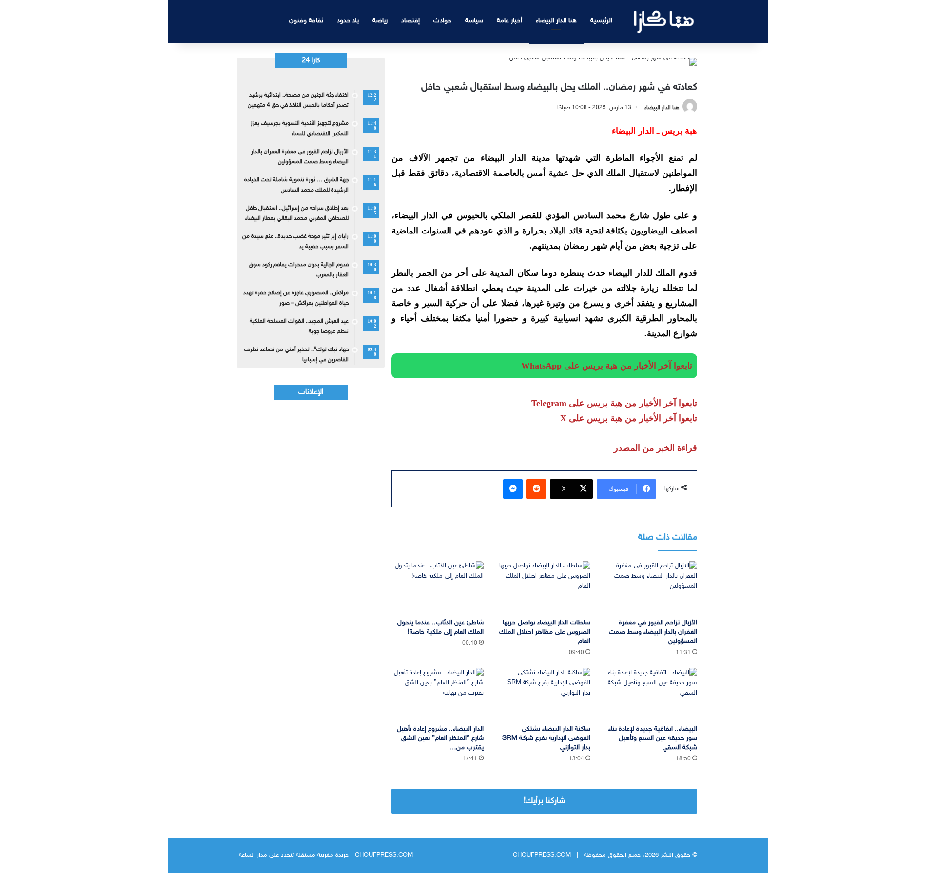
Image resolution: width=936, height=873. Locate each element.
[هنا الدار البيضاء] (664, 22)
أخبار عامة (509, 21)
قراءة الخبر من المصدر (655, 448)
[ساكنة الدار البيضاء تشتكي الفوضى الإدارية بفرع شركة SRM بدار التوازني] (544, 694)
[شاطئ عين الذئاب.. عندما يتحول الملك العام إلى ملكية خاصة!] (437, 587)
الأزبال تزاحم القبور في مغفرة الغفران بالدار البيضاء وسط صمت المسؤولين (653, 632)
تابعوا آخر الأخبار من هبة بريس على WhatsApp (606, 365)
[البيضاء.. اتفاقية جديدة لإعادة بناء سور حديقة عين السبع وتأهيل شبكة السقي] (651, 694)
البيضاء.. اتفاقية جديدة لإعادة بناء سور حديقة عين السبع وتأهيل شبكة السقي (652, 738)
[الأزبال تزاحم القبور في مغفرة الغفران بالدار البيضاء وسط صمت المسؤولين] (651, 587)
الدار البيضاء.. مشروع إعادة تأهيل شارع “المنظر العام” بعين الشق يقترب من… (440, 738)
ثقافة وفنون (306, 21)
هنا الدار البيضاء (556, 21)
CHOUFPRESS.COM (542, 855)
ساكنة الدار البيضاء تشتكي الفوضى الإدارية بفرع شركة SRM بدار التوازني (546, 738)
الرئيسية (601, 21)
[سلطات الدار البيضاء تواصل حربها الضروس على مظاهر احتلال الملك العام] (544, 587)
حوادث (442, 21)
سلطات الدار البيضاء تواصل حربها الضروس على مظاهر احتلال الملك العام (544, 632)
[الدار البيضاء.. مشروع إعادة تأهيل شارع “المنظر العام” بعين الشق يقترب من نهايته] (437, 694)
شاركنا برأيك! (545, 801)
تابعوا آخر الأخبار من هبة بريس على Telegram (614, 403)
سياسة (474, 21)
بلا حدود (348, 21)
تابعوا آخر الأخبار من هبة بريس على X (628, 418)
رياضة (380, 21)
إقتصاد (410, 21)
